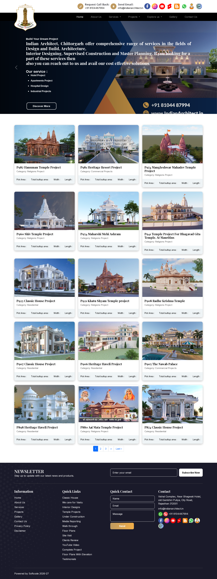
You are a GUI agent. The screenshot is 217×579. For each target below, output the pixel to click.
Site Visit (67, 535)
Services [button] (114, 16)
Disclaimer (20, 530)
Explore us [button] (153, 16)
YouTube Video (70, 544)
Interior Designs (71, 507)
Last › (119, 448)
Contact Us (191, 16)
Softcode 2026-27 (39, 573)
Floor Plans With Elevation (77, 554)
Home (79, 16)
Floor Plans (68, 530)
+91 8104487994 (95, 7)
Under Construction (73, 516)
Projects (18, 511)
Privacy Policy (22, 526)
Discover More (41, 105)
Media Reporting (71, 521)
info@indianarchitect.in (130, 7)
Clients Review (70, 540)
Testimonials (69, 559)
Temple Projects (71, 511)
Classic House (70, 497)
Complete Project (72, 549)
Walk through (70, 526)
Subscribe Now (191, 472)
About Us (96, 16)
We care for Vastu (72, 502)
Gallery (173, 16)
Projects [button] (133, 16)
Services (19, 507)
